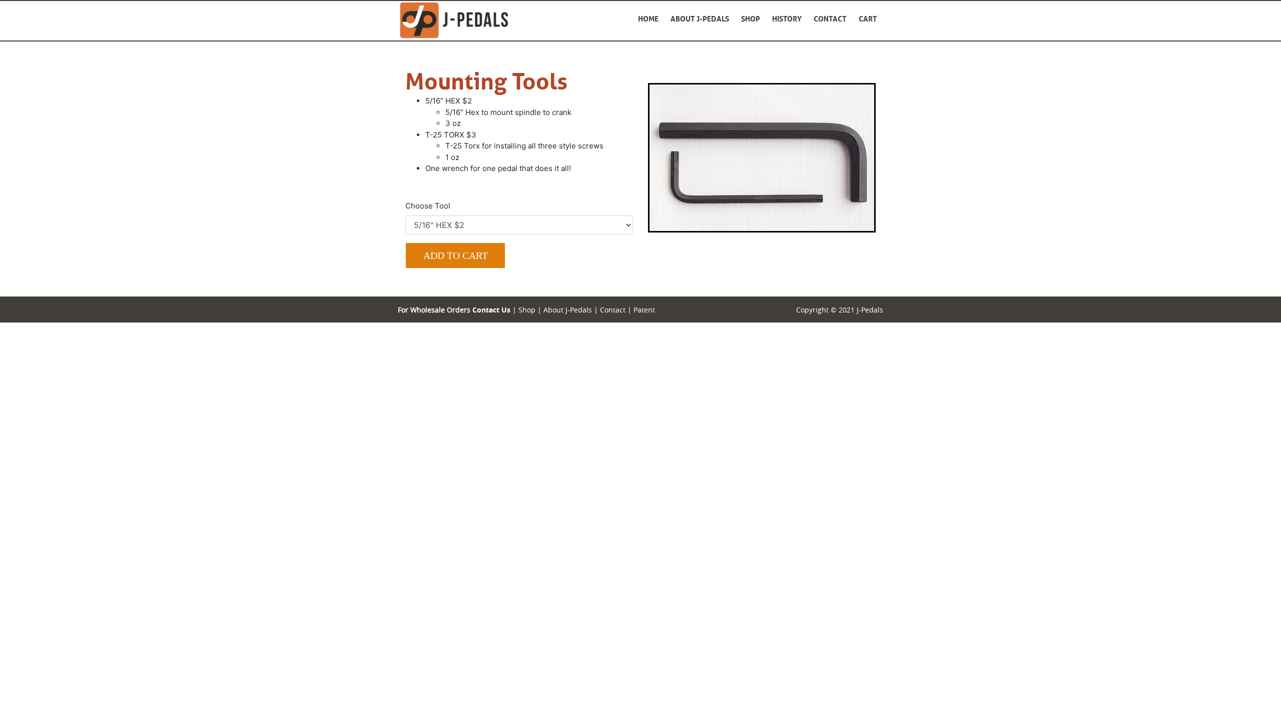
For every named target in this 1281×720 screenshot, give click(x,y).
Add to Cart (455, 255)
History (787, 19)
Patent (644, 309)
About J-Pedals (700, 19)
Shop (750, 19)
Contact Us (491, 309)
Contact (830, 19)
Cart (868, 19)
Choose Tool (427, 205)
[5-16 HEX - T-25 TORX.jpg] (762, 157)
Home (648, 19)
